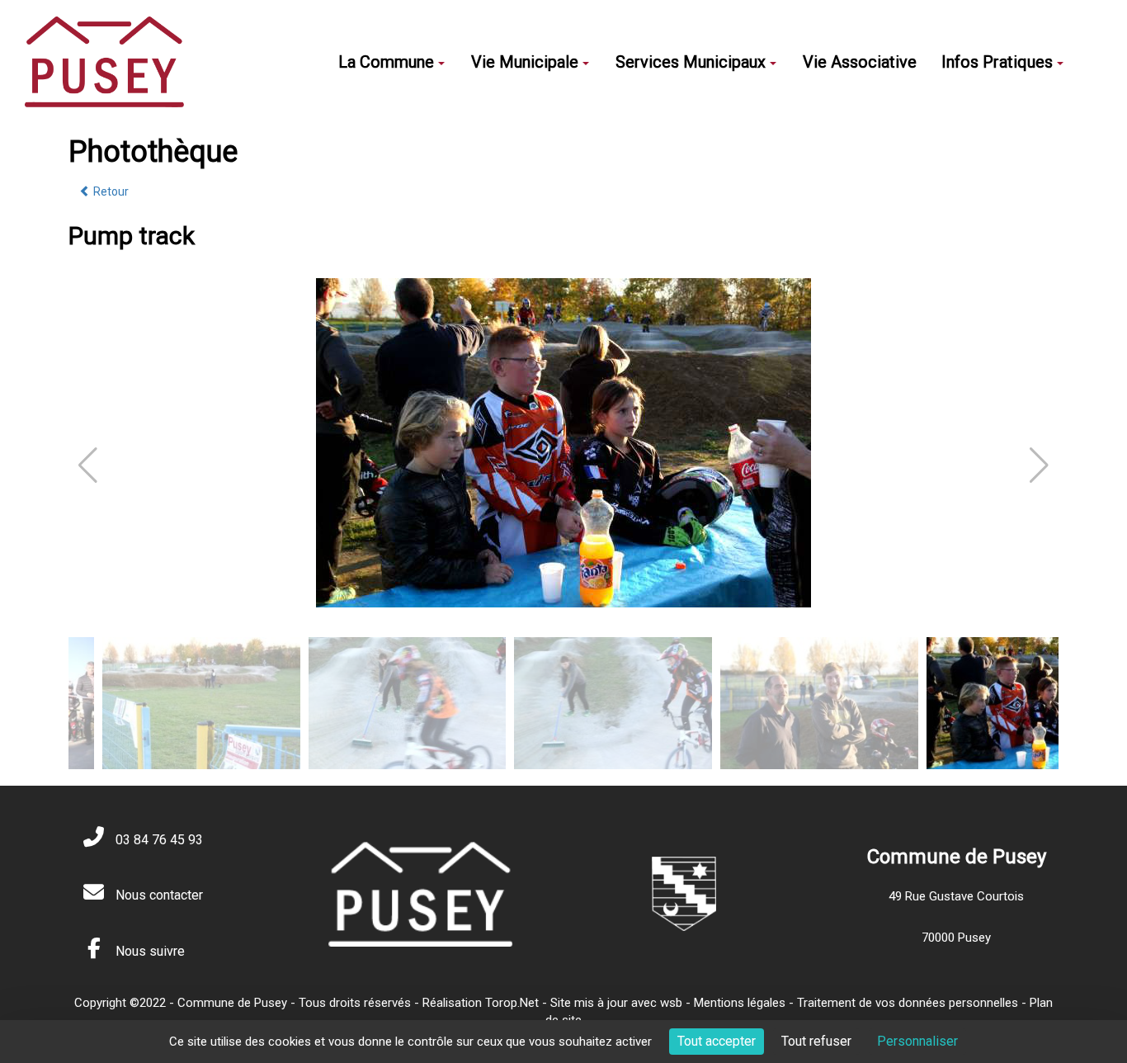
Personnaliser (917, 1041)
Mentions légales (739, 1002)
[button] (1039, 465)
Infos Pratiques (997, 62)
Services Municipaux (690, 62)
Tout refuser (816, 1041)
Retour (110, 191)
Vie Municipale (524, 62)
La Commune (386, 62)
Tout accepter (716, 1041)
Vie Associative (860, 62)
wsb (671, 1002)
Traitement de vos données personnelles (907, 1002)
